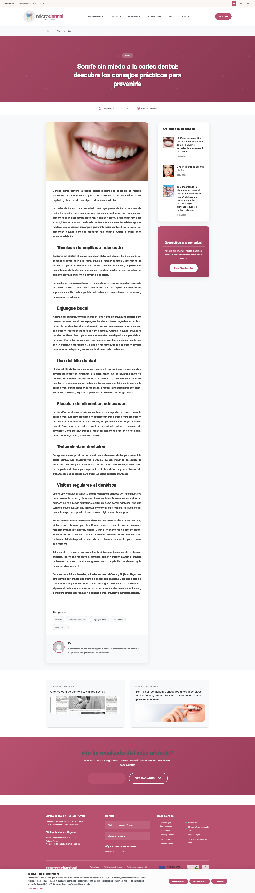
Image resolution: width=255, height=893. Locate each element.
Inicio (48, 31)
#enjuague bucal (99, 619)
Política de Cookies (35, 888)
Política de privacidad (113, 867)
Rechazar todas (199, 881)
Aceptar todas (178, 881)
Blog (171, 16)
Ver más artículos (148, 778)
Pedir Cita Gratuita (183, 268)
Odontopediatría (167, 834)
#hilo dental (118, 619)
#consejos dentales (77, 619)
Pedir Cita (223, 16)
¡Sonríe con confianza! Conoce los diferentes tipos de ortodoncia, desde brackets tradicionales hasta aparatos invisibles (168, 695)
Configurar (219, 881)
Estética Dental (166, 843)
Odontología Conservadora (166, 824)
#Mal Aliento (60, 627)
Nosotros (133, 16)
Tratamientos (94, 16)
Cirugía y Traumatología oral (198, 828)
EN (241, 3)
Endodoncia (165, 830)
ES (234, 3)
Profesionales (154, 16)
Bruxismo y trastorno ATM (197, 841)
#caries (58, 619)
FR (248, 3)
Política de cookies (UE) (137, 867)
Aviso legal (94, 867)
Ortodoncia (165, 839)
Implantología (194, 834)
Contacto (185, 16)
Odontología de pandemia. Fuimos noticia (77, 691)
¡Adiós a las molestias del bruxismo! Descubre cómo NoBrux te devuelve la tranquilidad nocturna (190, 145)
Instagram (109, 851)
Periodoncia (193, 822)
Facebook (121, 851)
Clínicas (114, 16)
